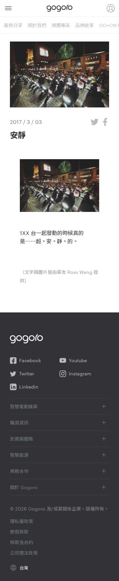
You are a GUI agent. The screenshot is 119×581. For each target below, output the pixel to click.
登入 (110, 8)
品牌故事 (84, 25)
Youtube (78, 360)
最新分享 (13, 25)
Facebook (30, 360)
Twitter (26, 373)
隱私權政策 (21, 521)
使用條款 (19, 531)
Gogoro (59, 8)
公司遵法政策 (24, 552)
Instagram (80, 373)
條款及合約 (21, 542)
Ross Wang (79, 272)
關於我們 (37, 25)
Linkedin (28, 387)
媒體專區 (61, 25)
